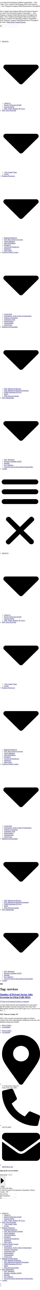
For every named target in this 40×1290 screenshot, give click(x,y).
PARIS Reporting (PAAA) (13, 392)
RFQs (6, 394)
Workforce (7, 249)
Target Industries (9, 241)
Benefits (6, 463)
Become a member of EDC (13, 461)
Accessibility (6, 1027)
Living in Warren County (10, 1244)
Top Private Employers (11, 247)
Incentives (7, 245)
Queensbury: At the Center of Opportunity (17, 316)
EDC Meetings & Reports (12, 389)
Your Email (3, 1175)
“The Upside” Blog (10, 172)
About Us (7, 103)
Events (6, 174)
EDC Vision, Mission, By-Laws (14, 109)
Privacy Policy (6, 1025)
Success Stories (9, 107)
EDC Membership (8, 1269)
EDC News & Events (9, 1222)
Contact (4, 469)
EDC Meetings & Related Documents (16, 390)
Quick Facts (8, 325)
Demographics (9, 321)
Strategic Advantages (11, 318)
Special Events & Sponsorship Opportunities (18, 467)
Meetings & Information (10, 1258)
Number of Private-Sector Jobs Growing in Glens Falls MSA (16, 996)
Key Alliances (8, 465)
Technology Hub (9, 319)
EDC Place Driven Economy (13, 239)
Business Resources (10, 238)
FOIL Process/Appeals (11, 396)
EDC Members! (9, 460)
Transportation (8, 323)
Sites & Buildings (9, 243)
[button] (20, 511)
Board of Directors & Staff (12, 105)
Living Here (8, 314)
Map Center (8, 250)
